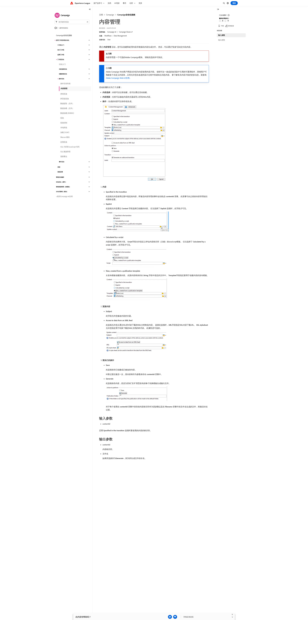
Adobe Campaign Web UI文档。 (118, 78)
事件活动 (61, 162)
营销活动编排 (60, 177)
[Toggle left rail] (90, 9)
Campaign (110, 14)
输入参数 (221, 35)
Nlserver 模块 (65, 137)
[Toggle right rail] (218, 9)
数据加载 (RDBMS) (67, 113)
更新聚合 (63, 156)
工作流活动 (60, 59)
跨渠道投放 (64, 99)
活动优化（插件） (61, 182)
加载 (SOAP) (64, 132)
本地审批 (63, 127)
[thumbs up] (170, 617)
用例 (59, 167)
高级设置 (60, 172)
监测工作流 (61, 54)
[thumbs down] (175, 617)
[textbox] (72, 22)
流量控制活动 (63, 74)
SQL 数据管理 (65, 152)
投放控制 (63, 123)
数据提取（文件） (67, 103)
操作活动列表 (65, 83)
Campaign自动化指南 (126, 14)
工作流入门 (61, 45)
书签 (222, 26)
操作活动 (61, 79)
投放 (62, 118)
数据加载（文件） (67, 108)
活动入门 (62, 64)
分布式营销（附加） (62, 191)
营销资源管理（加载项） (63, 187)
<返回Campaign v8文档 (64, 196)
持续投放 (63, 94)
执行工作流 (61, 50)
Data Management (120, 36)
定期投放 (63, 142)
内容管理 (64, 88)
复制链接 (231, 26)
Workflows (108, 36)
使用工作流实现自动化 (62, 40)
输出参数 (221, 40)
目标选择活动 (63, 69)
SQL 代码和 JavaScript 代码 (69, 147)
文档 (101, 14)
